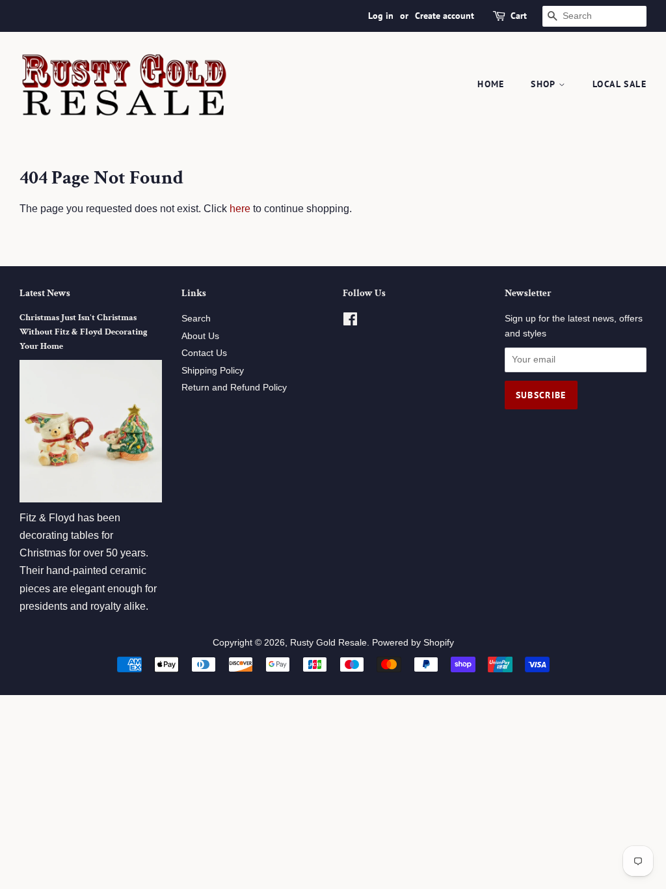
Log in (380, 15)
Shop (545, 84)
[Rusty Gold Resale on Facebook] (350, 322)
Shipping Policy (212, 371)
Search (196, 318)
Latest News (45, 293)
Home (491, 84)
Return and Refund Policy (234, 387)
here (240, 208)
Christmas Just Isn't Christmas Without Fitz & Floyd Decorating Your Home (84, 332)
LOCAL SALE (619, 84)
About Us (200, 336)
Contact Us (204, 353)
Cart (519, 15)
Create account (444, 15)
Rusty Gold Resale (328, 643)
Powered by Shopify (413, 643)
